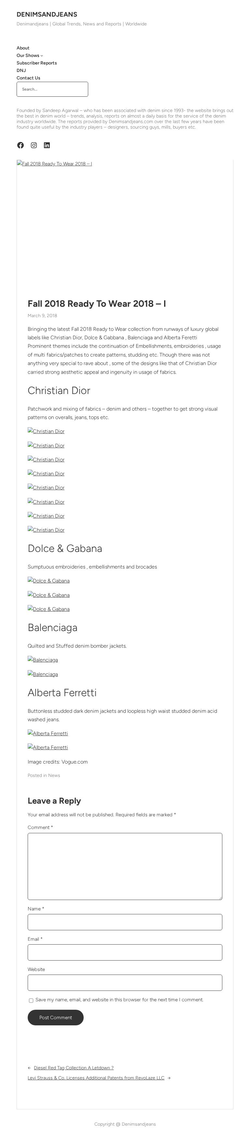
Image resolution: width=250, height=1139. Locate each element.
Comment (40, 827)
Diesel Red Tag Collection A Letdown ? (74, 1068)
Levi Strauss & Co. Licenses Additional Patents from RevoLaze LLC (96, 1078)
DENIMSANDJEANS (47, 14)
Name (36, 909)
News (54, 775)
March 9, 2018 (42, 315)
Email (35, 939)
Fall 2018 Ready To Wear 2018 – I (97, 303)
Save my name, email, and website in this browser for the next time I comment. (119, 1000)
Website (36, 969)
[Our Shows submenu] (41, 55)
